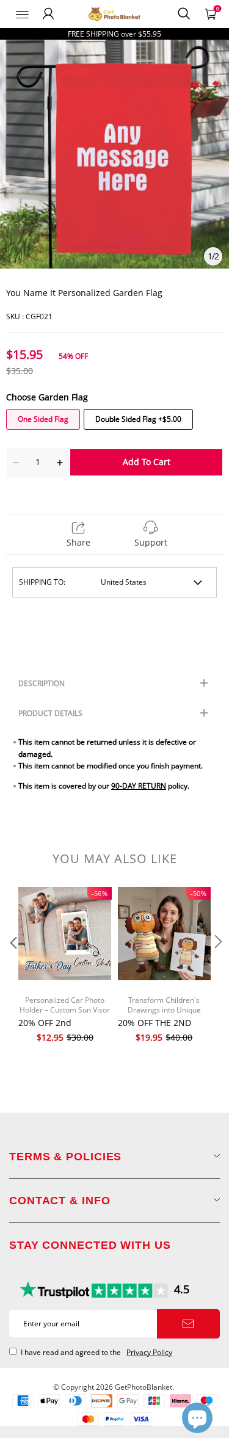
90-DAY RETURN (138, 786)
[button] (12, 966)
